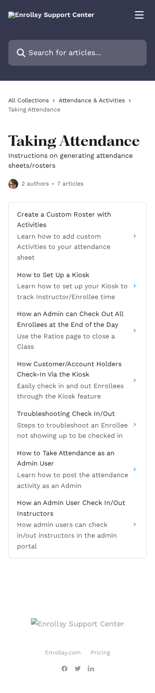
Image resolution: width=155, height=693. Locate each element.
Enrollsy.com (63, 652)
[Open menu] (139, 15)
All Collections (28, 100)
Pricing (100, 652)
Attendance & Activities (92, 100)
